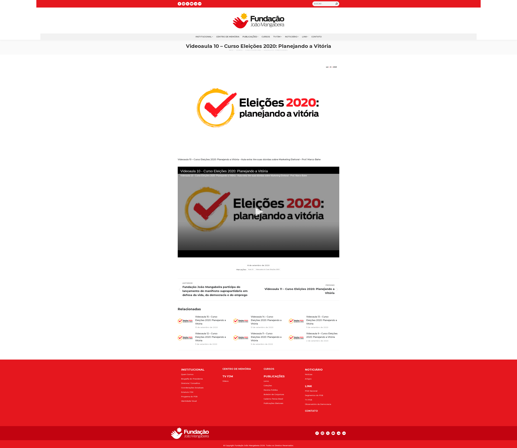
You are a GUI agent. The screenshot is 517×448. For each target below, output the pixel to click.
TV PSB (308, 400)
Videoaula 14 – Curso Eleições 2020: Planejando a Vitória (266, 320)
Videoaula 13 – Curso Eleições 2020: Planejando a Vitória (321, 320)
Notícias (308, 374)
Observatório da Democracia (318, 404)
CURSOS (269, 369)
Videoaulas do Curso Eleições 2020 (268, 269)
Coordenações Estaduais (192, 388)
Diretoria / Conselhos (190, 383)
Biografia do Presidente (192, 379)
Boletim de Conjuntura (274, 394)
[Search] (337, 3)
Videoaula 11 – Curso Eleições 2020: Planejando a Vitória (266, 337)
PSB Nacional (311, 391)
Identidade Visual (189, 401)
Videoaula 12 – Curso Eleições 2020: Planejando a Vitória (210, 337)
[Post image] (185, 321)
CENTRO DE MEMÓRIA (236, 369)
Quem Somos (187, 374)
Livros (266, 381)
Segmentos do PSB (314, 395)
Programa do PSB (189, 396)
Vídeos (225, 381)
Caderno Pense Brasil (273, 399)
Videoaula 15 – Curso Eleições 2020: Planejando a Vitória (210, 320)
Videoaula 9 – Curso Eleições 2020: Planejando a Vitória (322, 335)
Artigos (308, 379)
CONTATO (311, 411)
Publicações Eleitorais (273, 403)
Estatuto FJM (187, 392)
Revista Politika (271, 390)
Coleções (268, 385)
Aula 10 (250, 269)
